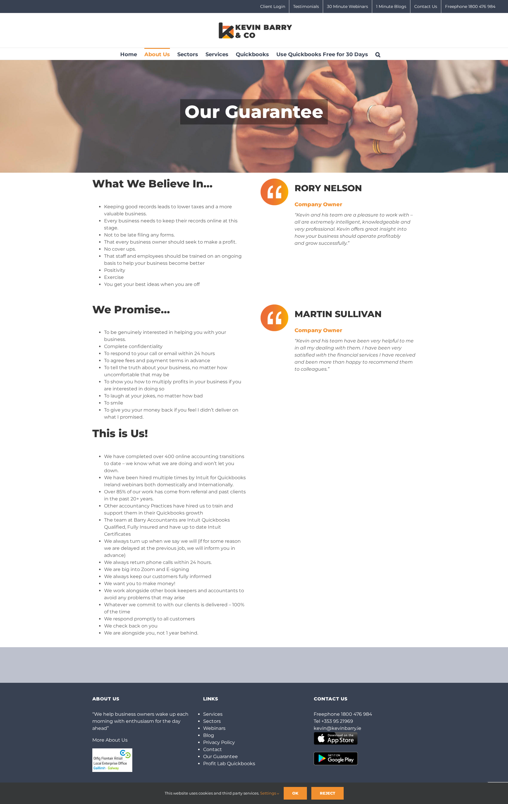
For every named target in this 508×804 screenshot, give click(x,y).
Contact (212, 749)
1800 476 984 (356, 714)
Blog (208, 735)
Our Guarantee (220, 756)
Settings (268, 793)
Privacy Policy (219, 742)
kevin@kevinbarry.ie (337, 728)
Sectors (212, 721)
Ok (295, 793)
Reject (327, 793)
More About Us (110, 740)
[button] (377, 54)
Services (213, 714)
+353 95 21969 (337, 721)
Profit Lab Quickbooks (229, 763)
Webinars (214, 728)
